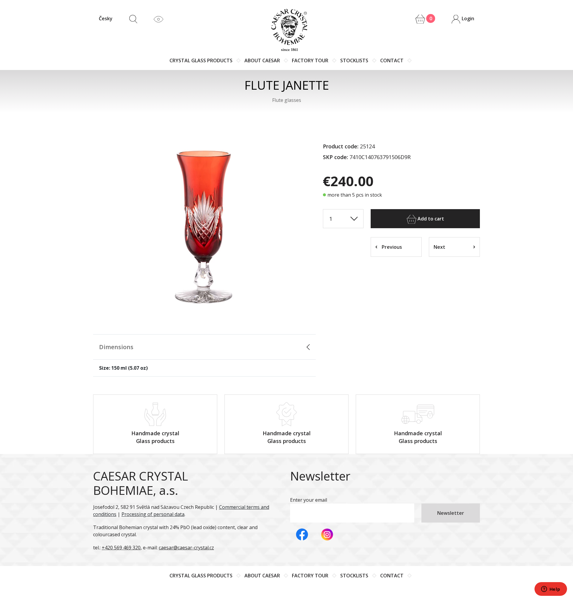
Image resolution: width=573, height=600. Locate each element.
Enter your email (308, 500)
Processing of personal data (152, 514)
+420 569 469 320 (121, 547)
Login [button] (467, 18)
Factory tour (310, 60)
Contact (391, 60)
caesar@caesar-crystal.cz (186, 547)
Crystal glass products (201, 60)
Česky (106, 18)
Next (439, 247)
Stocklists (354, 60)
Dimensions (116, 347)
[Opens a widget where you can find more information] (550, 589)
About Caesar (262, 60)
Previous (392, 247)
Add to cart (430, 218)
